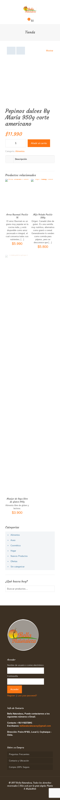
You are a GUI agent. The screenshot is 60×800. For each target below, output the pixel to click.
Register (11, 695)
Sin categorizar (17, 566)
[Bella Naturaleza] (30, 9)
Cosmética (15, 545)
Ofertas (14, 561)
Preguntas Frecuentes (19, 754)
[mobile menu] (55, 6)
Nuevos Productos (19, 556)
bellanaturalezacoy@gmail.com (35, 726)
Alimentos (20, 151)
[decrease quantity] (9, 143)
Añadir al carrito (39, 143)
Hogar (13, 551)
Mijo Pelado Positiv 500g (42, 216)
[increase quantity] (22, 143)
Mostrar (49, 50)
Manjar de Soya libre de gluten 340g (17, 500)
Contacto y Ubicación (19, 761)
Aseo (13, 540)
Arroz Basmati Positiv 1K (17, 216)
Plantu (50, 785)
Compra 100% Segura (19, 767)
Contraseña (12, 676)
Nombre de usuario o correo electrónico (25, 665)
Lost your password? (27, 695)
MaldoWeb (31, 789)
